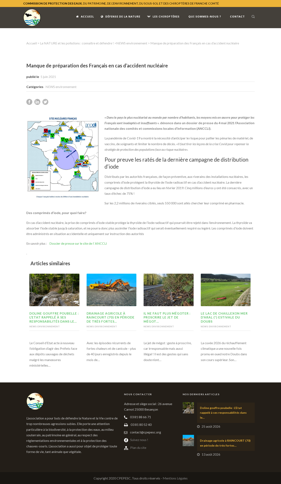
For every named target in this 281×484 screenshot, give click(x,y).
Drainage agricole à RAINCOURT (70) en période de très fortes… (111, 317)
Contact (237, 16)
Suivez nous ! (139, 440)
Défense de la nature (122, 16)
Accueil (87, 16)
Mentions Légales (175, 478)
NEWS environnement (131, 43)
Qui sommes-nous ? (204, 16)
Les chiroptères (166, 16)
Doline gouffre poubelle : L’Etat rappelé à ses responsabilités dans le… (54, 317)
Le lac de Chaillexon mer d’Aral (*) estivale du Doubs (224, 317)
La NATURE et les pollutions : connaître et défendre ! (77, 43)
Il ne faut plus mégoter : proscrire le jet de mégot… (167, 317)
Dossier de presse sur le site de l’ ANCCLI (78, 243)
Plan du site (138, 447)
